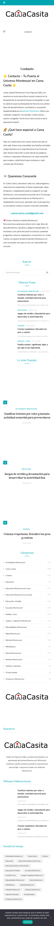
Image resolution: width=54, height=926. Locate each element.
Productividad (11, 672)
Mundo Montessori (13, 653)
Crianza (21, 326)
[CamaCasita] (27, 13)
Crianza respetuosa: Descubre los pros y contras (27, 536)
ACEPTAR (28, 922)
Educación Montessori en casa (18, 588)
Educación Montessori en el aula (19, 595)
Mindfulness (11, 646)
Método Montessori (14, 640)
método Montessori (30, 111)
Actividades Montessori (28, 291)
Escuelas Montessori (14, 608)
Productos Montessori (15, 679)
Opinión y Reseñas (13, 666)
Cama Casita (11, 569)
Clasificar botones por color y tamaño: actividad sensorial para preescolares (32, 298)
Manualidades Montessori (16, 627)
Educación (22, 310)
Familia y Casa (24, 341)
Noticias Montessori (14, 659)
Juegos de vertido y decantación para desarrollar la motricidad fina (27, 476)
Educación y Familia (13, 601)
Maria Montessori (13, 633)
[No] (50, 917)
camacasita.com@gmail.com (27, 213)
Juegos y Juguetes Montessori (18, 621)
